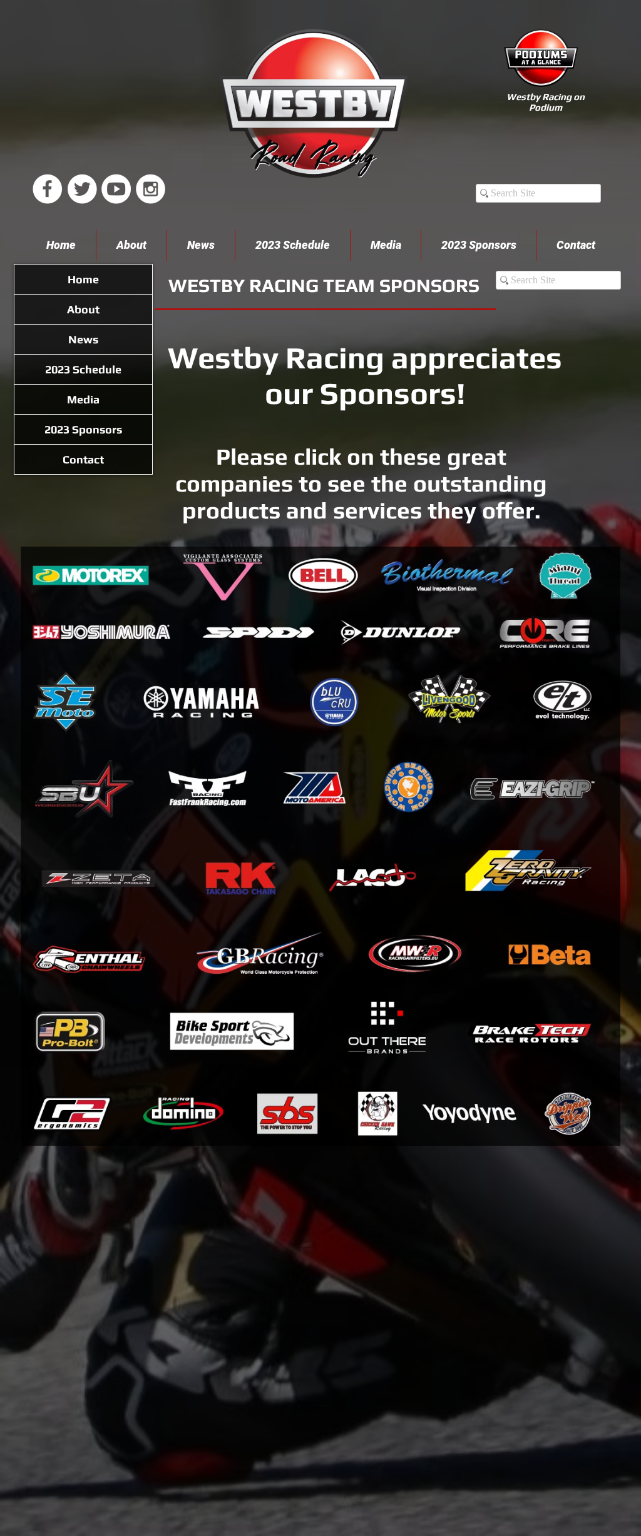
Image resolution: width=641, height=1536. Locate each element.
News (83, 339)
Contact (83, 459)
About (83, 309)
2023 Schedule (83, 369)
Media (83, 399)
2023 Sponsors (83, 429)
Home (83, 279)
